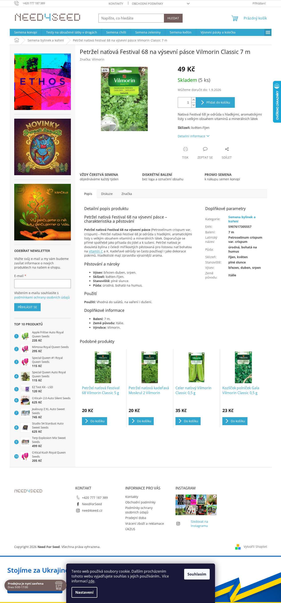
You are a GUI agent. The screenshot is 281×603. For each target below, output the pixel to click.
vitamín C (96, 251)
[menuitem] (26, 32)
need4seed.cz (92, 510)
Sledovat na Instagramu (199, 523)
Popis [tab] (88, 194)
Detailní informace (191, 136)
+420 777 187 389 (95, 497)
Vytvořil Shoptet (255, 546)
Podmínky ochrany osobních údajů (139, 510)
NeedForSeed (92, 504)
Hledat (173, 18)
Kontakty (116, 4)
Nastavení (84, 592)
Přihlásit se (27, 307)
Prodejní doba (135, 518)
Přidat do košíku (218, 102)
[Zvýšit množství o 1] (193, 99)
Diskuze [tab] (107, 194)
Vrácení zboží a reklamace (144, 523)
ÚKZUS (130, 529)
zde (91, 581)
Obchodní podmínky (147, 4)
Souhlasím (196, 574)
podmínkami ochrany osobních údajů (42, 297)
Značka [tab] (127, 194)
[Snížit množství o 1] (193, 105)
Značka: (92, 59)
